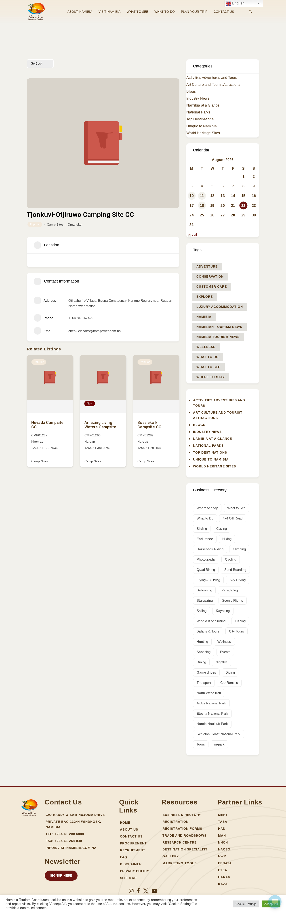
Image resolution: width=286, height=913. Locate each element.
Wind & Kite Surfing (211, 621)
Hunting (202, 641)
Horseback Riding (210, 549)
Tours (201, 744)
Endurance (205, 539)
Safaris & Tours (208, 631)
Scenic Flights (232, 600)
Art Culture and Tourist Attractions (213, 84)
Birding (202, 528)
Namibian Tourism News (219, 327)
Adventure (207, 266)
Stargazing (205, 600)
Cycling (230, 559)
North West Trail (209, 693)
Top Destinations (199, 119)
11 (202, 196)
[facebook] (138, 891)
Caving (221, 528)
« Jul (193, 234)
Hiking (227, 539)
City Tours (236, 631)
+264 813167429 (80, 318)
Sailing (201, 611)
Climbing (239, 549)
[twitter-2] (146, 891)
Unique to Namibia (201, 126)
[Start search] (250, 12)
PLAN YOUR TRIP (194, 11)
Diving (230, 672)
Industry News (197, 98)
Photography (206, 559)
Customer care (211, 286)
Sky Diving (237, 580)
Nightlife (221, 662)
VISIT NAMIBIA (109, 11)
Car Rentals (229, 683)
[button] (61, 876)
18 (202, 205)
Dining (201, 662)
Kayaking (223, 611)
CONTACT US (224, 11)
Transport (204, 683)
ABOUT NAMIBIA (79, 11)
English (237, 3)
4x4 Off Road (233, 518)
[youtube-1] (154, 891)
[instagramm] (131, 891)
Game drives (206, 672)
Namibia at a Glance (202, 105)
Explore (204, 296)
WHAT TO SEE (137, 11)
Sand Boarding (235, 570)
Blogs (191, 91)
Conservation (210, 276)
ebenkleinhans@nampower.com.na (94, 331)
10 (191, 196)
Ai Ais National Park (211, 703)
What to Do (207, 357)
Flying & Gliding (208, 580)
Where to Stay (210, 377)
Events (225, 652)
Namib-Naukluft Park (212, 724)
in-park (219, 744)
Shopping (203, 652)
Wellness (205, 347)
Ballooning (204, 590)
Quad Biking (206, 570)
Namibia (203, 316)
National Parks (198, 112)
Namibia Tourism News (218, 337)
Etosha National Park (212, 713)
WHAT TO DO (164, 11)
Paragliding (229, 590)
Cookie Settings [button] (246, 904)
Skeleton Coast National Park (218, 734)
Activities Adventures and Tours (211, 78)
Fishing (240, 621)
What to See (208, 367)
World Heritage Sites (203, 133)
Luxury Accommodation (219, 306)
